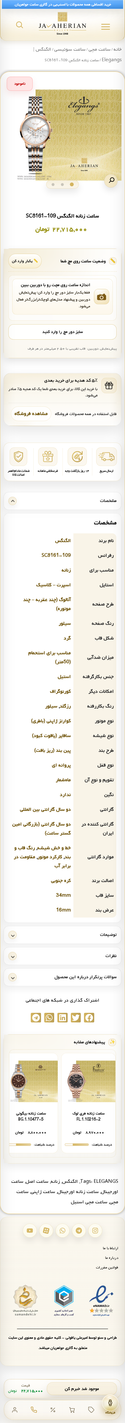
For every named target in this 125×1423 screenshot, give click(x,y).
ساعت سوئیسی (70, 49)
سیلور (65, 623)
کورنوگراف (60, 691)
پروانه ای (61, 765)
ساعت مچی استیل (89, 1202)
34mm (63, 895)
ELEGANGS (106, 1181)
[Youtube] (30, 1231)
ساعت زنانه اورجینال (78, 1192)
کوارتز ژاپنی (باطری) (51, 721)
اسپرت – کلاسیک (53, 585)
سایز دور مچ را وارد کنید (62, 332)
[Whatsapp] (62, 1231)
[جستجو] (19, 25)
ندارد (65, 795)
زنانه (66, 570)
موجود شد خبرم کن (82, 1388)
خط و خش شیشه (54, 848)
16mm (63, 910)
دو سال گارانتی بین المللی (45, 809)
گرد (67, 638)
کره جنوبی (61, 881)
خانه (117, 49)
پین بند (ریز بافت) (52, 750)
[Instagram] (95, 1231)
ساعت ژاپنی (43, 1192)
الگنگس (63, 541)
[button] (111, 181)
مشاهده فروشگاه (31, 414)
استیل (64, 677)
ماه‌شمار (63, 780)
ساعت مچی (99, 49)
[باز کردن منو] (105, 26)
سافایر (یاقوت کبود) (51, 736)
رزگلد (65, 706)
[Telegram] (79, 1231)
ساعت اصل (37, 1181)
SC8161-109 (56, 555)
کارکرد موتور (50, 857)
